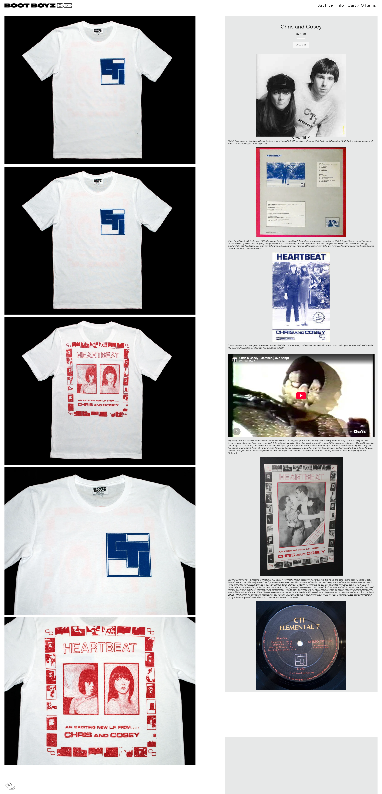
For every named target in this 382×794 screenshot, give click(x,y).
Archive (325, 5)
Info (340, 5)
